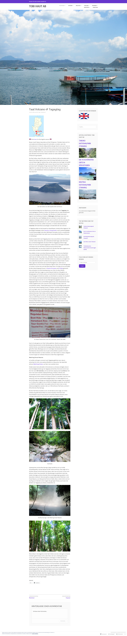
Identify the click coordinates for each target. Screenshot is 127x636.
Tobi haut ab (37, 6)
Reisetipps (86, 7)
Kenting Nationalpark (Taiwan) (85, 185)
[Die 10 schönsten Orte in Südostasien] (87, 179)
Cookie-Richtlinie (35, 633)
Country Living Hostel (50, 230)
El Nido (61, 268)
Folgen (82, 266)
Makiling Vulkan (38, 364)
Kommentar (62, 620)
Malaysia (78, 5)
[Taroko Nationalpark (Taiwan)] (87, 157)
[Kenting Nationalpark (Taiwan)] (87, 198)
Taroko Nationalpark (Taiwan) (85, 143)
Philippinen (62, 5)
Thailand (86, 5)
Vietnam (70, 5)
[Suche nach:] (87, 126)
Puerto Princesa (51, 268)
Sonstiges (95, 7)
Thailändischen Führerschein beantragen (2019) (90, 247)
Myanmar (94, 5)
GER (39, 112)
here (35, 139)
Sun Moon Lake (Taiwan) (89, 241)
